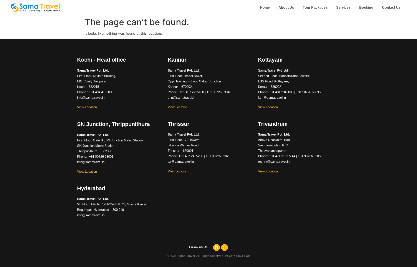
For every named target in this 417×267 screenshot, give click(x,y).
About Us (286, 7)
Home (265, 7)
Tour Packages (315, 7)
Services (343, 7)
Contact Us (391, 7)
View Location (87, 107)
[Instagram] (224, 247)
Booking (366, 7)
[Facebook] (216, 247)
